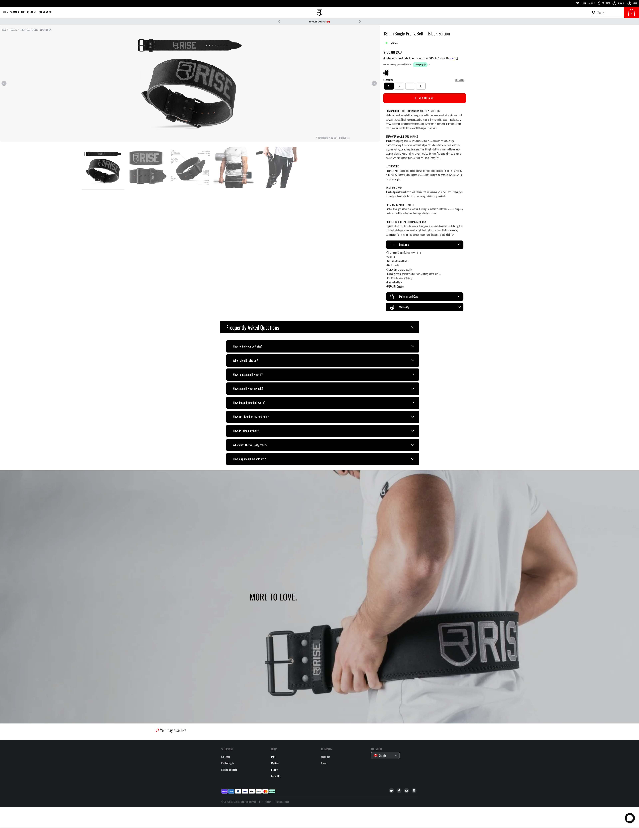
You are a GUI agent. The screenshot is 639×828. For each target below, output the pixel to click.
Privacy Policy (265, 801)
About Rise (325, 756)
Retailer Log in (227, 763)
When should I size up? (245, 360)
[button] (630, 818)
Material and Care (408, 296)
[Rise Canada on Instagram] (414, 790)
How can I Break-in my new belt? (251, 416)
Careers (324, 763)
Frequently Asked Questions (252, 327)
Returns (274, 769)
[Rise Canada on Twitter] (391, 790)
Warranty (404, 307)
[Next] (374, 83)
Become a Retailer (229, 769)
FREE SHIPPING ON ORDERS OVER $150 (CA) (317, 21)
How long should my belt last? (249, 459)
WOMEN (14, 12)
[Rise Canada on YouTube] (406, 790)
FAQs (273, 756)
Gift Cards (225, 756)
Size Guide (459, 79)
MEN (5, 12)
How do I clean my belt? (246, 431)
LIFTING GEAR (28, 12)
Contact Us (275, 776)
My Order (275, 763)
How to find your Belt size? (248, 346)
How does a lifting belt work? (249, 402)
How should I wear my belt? (248, 388)
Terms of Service (282, 801)
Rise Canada (234, 801)
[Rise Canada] (319, 12)
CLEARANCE (45, 12)
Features (404, 244)
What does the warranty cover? (250, 445)
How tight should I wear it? (248, 374)
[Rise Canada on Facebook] (399, 790)
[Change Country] (339, 21)
